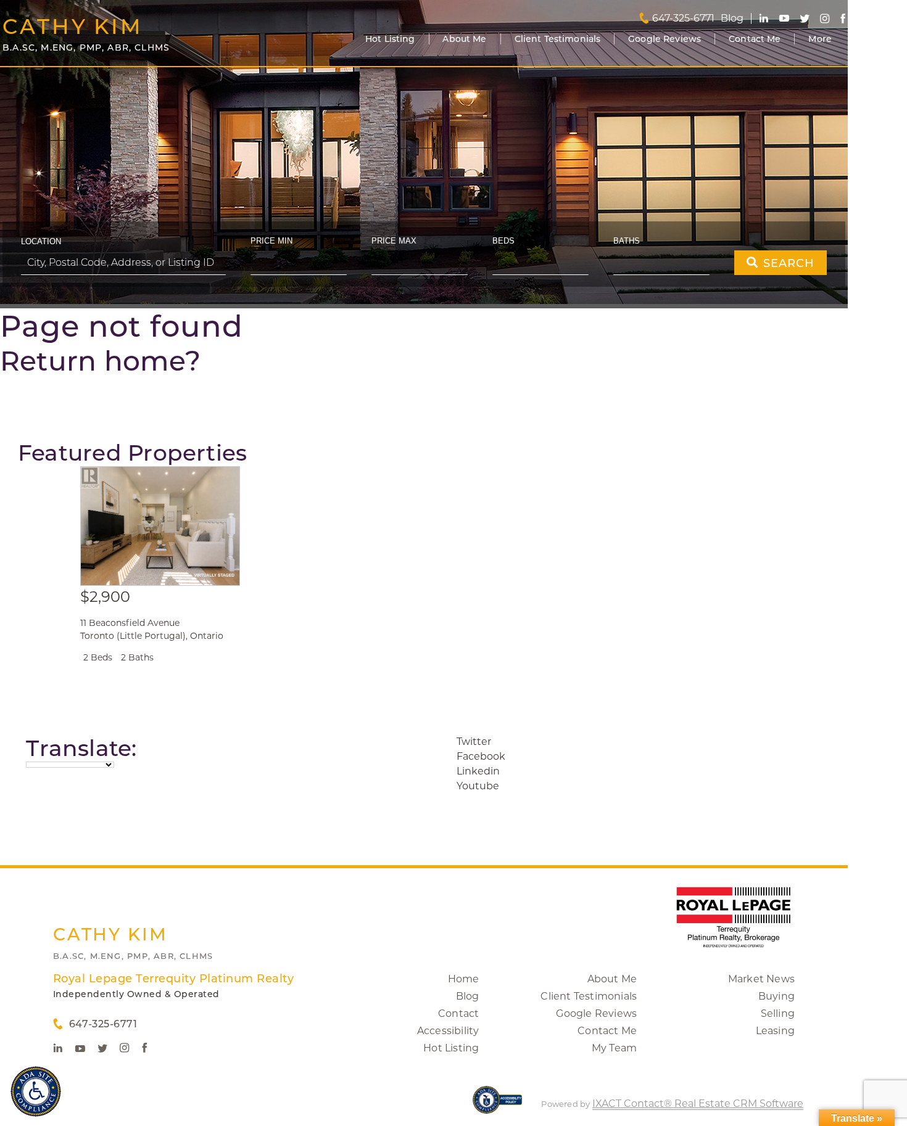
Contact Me (755, 38)
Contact (458, 1013)
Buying (776, 996)
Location (41, 241)
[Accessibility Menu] (35, 1091)
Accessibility (448, 1031)
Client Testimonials (558, 38)
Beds (503, 240)
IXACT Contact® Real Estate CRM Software (697, 1103)
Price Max (393, 240)
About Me (464, 38)
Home (463, 979)
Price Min (271, 240)
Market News (761, 979)
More (820, 38)
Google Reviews (664, 38)
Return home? (100, 360)
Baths (626, 240)
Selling (778, 1013)
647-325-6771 (683, 18)
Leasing (775, 1031)
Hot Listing (390, 38)
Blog (467, 996)
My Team (614, 1048)
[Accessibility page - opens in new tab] (497, 1106)
